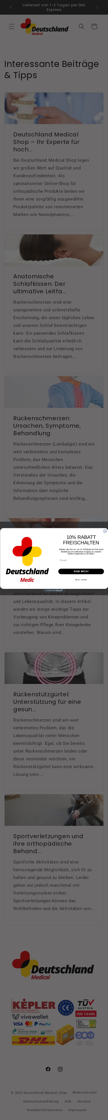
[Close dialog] (105, 531)
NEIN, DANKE (81, 579)
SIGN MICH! (80, 571)
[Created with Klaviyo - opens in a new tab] (54, 590)
